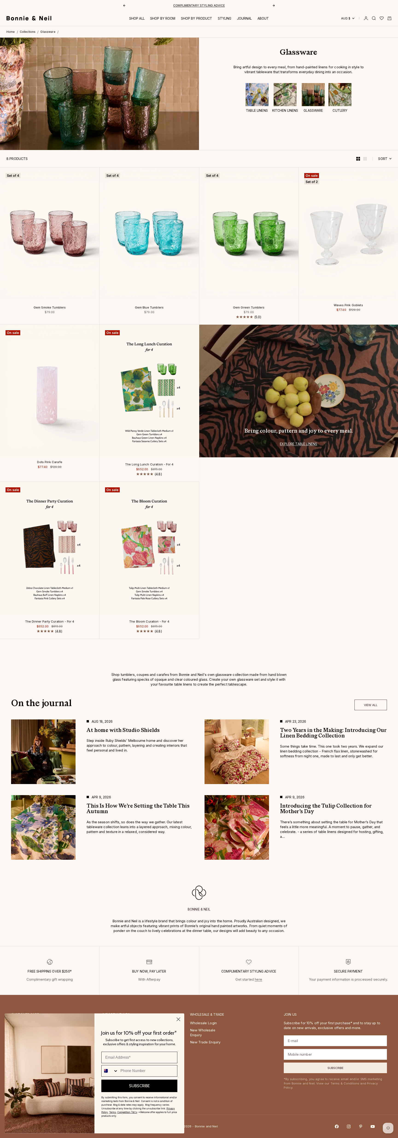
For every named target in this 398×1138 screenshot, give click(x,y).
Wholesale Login (203, 1023)
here (258, 979)
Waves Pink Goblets (348, 305)
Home (10, 31)
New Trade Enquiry (205, 1042)
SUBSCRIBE (139, 1085)
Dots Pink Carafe (49, 462)
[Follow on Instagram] (348, 1126)
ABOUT (263, 18)
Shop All (137, 18)
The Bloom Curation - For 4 (149, 621)
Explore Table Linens (298, 444)
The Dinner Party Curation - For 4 (49, 621)
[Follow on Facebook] (336, 1126)
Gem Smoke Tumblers (50, 307)
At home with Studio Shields (199, 5)
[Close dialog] (178, 1019)
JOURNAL (244, 18)
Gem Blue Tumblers (149, 307)
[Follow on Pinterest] (360, 1126)
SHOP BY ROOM (163, 18)
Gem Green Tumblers (249, 307)
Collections (28, 31)
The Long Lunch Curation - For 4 (149, 464)
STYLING (224, 18)
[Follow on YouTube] (372, 1126)
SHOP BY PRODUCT (196, 18)
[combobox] (110, 1070)
